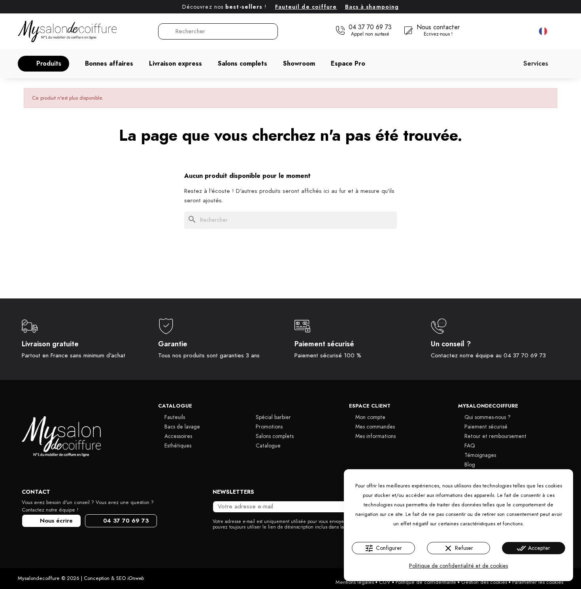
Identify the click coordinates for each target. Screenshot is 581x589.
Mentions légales (355, 582)
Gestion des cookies (484, 582)
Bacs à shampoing (372, 7)
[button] (43, 64)
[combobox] (218, 31)
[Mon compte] (508, 31)
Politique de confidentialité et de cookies (458, 566)
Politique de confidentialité (426, 582)
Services (535, 63)
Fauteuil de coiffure (306, 7)
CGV (384, 582)
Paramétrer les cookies (537, 582)
